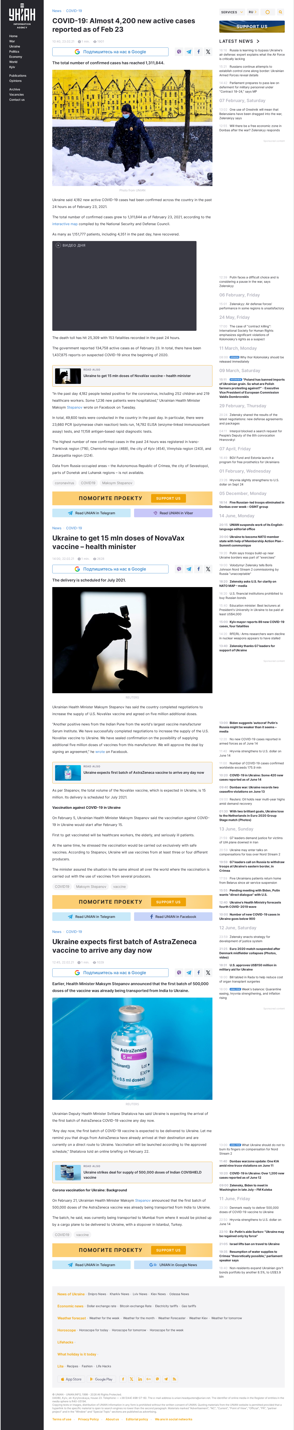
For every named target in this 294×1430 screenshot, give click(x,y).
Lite (60, 1366)
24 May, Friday (234, 317)
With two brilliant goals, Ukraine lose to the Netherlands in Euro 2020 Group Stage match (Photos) (251, 815)
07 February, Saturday (242, 100)
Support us (252, 26)
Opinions (15, 80)
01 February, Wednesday (245, 471)
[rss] (174, 1379)
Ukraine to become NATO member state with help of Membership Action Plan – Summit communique (251, 541)
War (12, 41)
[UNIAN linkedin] (140, 1379)
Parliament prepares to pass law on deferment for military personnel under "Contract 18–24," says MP (249, 87)
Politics (14, 51)
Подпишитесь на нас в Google (114, 51)
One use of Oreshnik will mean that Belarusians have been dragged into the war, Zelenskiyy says (250, 114)
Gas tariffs (189, 1306)
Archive (14, 89)
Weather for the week (104, 1318)
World (13, 62)
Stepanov (74, 407)
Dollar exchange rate (101, 1306)
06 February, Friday (239, 295)
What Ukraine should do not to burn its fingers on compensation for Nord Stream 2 (252, 1149)
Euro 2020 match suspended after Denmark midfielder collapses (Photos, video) (249, 953)
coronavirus (64, 483)
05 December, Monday (243, 493)
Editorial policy (137, 1419)
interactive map (65, 224)
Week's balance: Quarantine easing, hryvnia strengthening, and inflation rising (250, 993)
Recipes (72, 1366)
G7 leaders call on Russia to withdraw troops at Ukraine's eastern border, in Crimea (252, 866)
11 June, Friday (234, 1198)
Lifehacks (65, 1342)
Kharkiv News (119, 1294)
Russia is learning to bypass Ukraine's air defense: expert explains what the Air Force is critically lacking (252, 54)
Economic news (70, 1306)
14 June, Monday (237, 515)
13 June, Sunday (236, 829)
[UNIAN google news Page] (148, 1379)
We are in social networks (173, 1419)
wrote (100, 751)
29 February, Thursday (242, 405)
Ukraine (14, 46)
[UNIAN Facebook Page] (122, 1379)
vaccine (119, 886)
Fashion (87, 1366)
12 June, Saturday (238, 927)
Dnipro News (97, 1294)
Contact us (17, 99)
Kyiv (12, 67)
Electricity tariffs (166, 1306)
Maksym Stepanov (117, 483)
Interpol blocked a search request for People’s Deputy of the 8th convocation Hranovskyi (250, 435)
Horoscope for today (93, 1330)
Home (13, 36)
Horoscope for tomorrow (129, 1330)
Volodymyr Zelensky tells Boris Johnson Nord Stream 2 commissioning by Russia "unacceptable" (249, 569)
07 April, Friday (235, 448)
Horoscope (66, 1330)
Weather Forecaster (172, 1318)
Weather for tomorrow (226, 1318)
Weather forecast (71, 1318)
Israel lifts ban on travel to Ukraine (255, 1244)
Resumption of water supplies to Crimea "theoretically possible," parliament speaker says (250, 1256)
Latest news (236, 41)
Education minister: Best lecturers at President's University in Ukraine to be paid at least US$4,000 (251, 610)
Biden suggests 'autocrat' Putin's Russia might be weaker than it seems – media (248, 727)
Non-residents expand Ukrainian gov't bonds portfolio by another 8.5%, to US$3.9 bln (251, 1272)
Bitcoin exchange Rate (136, 1306)
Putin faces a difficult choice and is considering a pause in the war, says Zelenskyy (249, 281)
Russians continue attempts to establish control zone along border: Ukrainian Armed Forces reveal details (251, 71)
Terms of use (61, 1419)
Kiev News (158, 1294)
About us (112, 1419)
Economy (15, 56)
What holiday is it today (76, 1354)
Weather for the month (139, 1318)
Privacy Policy (88, 1419)
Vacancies (16, 94)
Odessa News (179, 1294)
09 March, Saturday (239, 370)
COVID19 (88, 483)
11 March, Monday (238, 348)
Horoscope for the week (167, 1330)
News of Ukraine (71, 1294)
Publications (17, 75)
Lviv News (140, 1294)
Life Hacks (103, 1366)
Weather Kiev (198, 1318)
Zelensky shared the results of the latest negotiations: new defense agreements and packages (251, 419)
